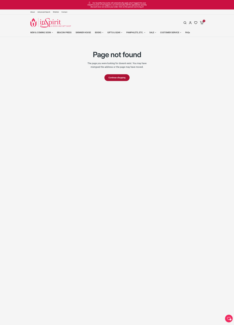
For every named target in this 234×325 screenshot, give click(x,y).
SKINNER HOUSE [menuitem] (83, 32)
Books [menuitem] (98, 32)
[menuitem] (33, 12)
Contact (64, 12)
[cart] (201, 23)
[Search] (185, 23)
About (32, 12)
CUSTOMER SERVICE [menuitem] (169, 32)
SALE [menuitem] (151, 32)
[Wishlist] (196, 23)
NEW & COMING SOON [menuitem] (40, 32)
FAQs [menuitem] (187, 32)
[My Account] (190, 23)
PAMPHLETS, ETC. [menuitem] (134, 32)
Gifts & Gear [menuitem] (113, 32)
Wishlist (56, 12)
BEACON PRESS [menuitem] (64, 32)
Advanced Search (44, 12)
